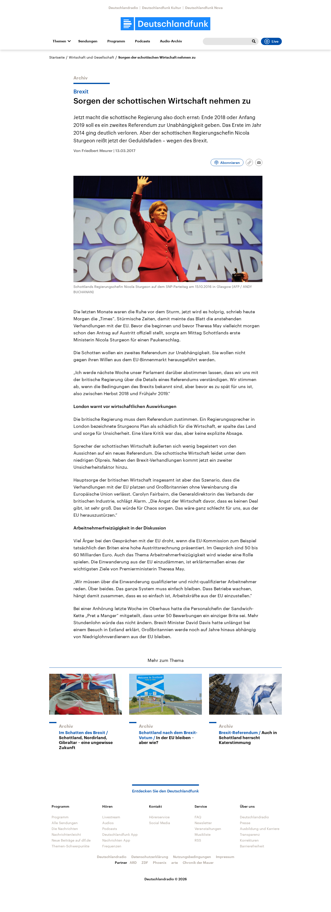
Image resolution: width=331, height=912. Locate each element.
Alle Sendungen (65, 823)
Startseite (57, 57)
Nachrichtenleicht (66, 834)
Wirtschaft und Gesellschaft (91, 57)
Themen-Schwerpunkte (70, 846)
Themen (59, 41)
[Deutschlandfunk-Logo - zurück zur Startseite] (165, 24)
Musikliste (203, 834)
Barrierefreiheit (252, 846)
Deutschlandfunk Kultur (161, 8)
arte (174, 862)
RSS (198, 840)
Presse (245, 823)
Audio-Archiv (171, 41)
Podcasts (142, 41)
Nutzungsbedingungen (192, 857)
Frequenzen (111, 846)
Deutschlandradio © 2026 (165, 879)
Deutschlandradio (123, 8)
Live (275, 41)
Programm (116, 41)
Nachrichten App (116, 840)
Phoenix (159, 862)
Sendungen (87, 41)
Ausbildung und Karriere (259, 829)
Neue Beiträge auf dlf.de (71, 840)
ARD (133, 862)
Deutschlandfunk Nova (204, 8)
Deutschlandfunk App (120, 834)
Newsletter (203, 823)
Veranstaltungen (208, 829)
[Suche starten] (253, 41)
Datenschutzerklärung (149, 857)
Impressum (225, 857)
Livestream (111, 817)
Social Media (159, 823)
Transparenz (250, 834)
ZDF (145, 862)
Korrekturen (249, 840)
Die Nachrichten (65, 829)
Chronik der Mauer (198, 862)
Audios (108, 823)
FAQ (198, 817)
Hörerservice (159, 817)
